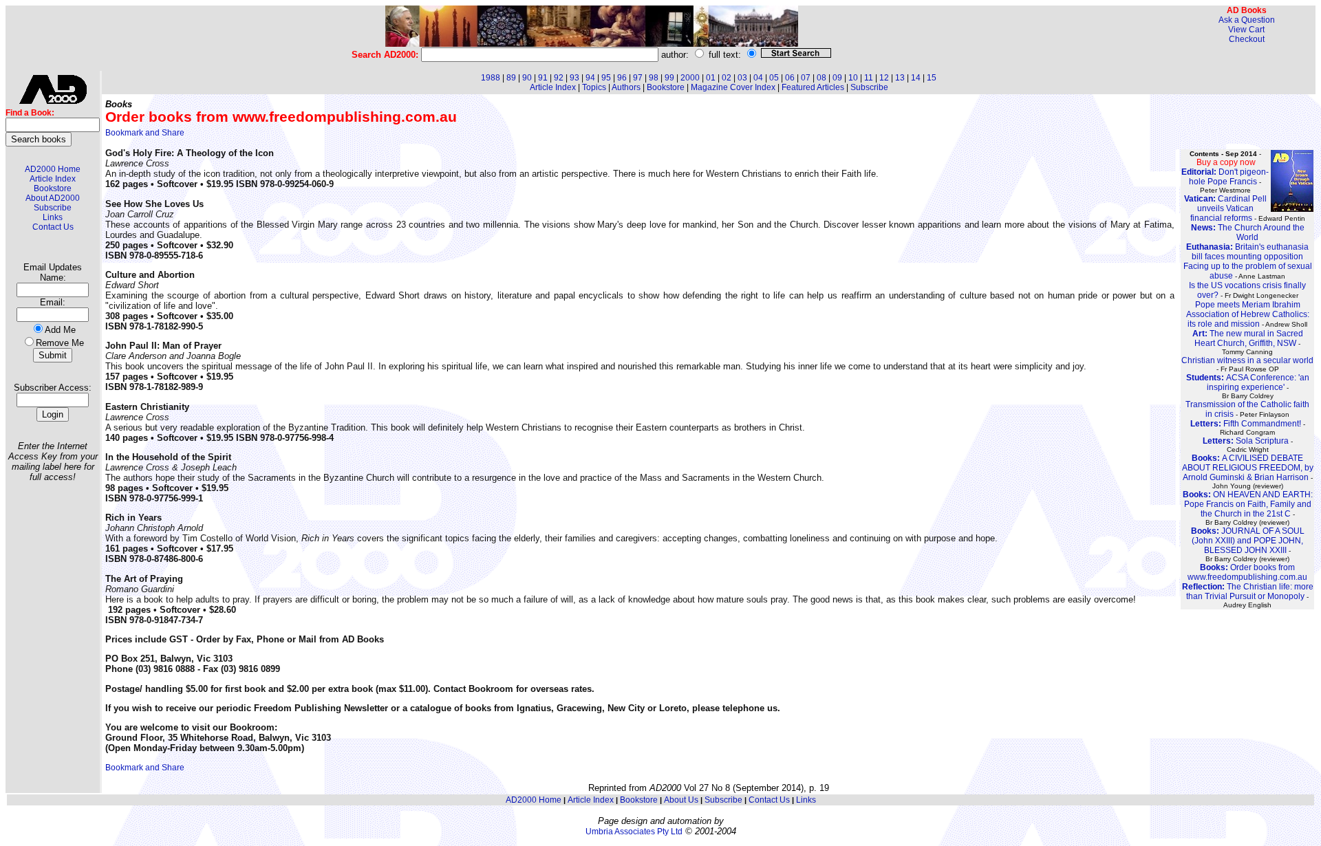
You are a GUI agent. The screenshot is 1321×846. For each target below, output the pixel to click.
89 (511, 78)
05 (774, 78)
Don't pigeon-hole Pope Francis (1225, 176)
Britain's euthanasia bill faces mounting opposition (1247, 251)
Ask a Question (1246, 20)
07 (805, 78)
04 (758, 78)
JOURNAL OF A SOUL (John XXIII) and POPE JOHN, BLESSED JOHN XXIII (1247, 540)
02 (726, 78)
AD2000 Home (52, 169)
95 (606, 78)
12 (884, 78)
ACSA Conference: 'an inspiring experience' (1247, 382)
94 (590, 78)
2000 (690, 78)
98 (653, 78)
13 (900, 78)
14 (916, 78)
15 (931, 78)
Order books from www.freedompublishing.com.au (1247, 572)
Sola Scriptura (1246, 441)
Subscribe (53, 208)
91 (543, 78)
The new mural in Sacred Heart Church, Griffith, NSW (1247, 338)
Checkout (1247, 39)
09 (837, 78)
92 (558, 78)
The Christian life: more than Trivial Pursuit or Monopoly (1247, 591)
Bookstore (53, 188)
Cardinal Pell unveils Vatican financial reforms (1225, 208)
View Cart (1246, 29)
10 (853, 78)
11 (868, 78)
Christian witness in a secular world (1247, 360)
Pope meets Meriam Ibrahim (1247, 305)
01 (711, 78)
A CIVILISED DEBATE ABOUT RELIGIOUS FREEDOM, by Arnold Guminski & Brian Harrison (1247, 467)
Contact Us (53, 227)
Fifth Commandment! (1245, 424)
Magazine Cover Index (733, 87)
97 (638, 78)
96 (622, 78)
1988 (490, 78)
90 (527, 78)
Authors (626, 87)
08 (821, 78)
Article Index (53, 179)
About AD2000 (52, 198)
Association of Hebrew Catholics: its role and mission (1247, 319)
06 (790, 78)
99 (669, 78)
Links (53, 217)
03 (742, 78)
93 (574, 78)
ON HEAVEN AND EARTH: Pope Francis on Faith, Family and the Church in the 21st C (1248, 504)
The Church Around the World (1247, 232)
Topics (594, 87)
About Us (681, 800)
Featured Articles (813, 87)
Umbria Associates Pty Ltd (634, 831)
